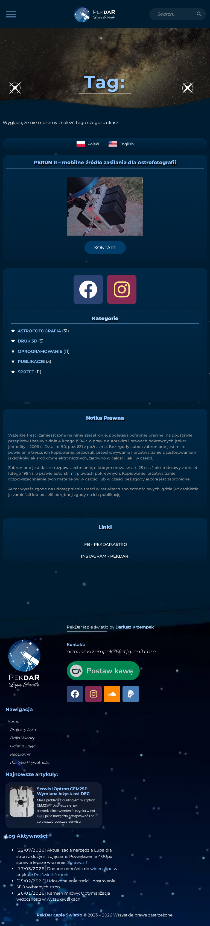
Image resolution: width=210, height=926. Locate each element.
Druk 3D (27, 341)
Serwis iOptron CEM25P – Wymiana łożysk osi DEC (64, 791)
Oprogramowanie (40, 351)
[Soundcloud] (112, 694)
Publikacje (31, 361)
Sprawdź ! (77, 862)
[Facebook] (88, 289)
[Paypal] (130, 694)
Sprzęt (26, 371)
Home (13, 721)
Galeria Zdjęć (23, 746)
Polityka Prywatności (30, 762)
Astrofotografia (39, 330)
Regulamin (20, 754)
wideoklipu (101, 868)
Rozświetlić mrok (51, 874)
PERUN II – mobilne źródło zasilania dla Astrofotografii (105, 163)
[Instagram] (121, 289)
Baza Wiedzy (22, 737)
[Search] (199, 14)
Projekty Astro (23, 729)
